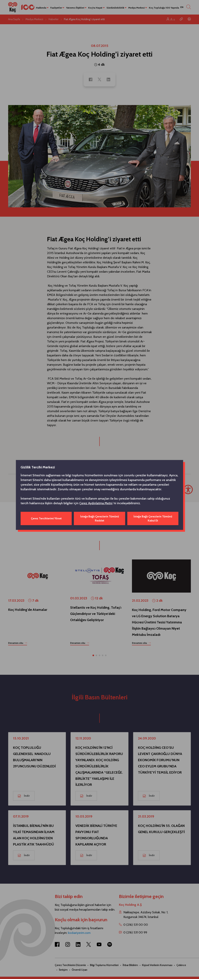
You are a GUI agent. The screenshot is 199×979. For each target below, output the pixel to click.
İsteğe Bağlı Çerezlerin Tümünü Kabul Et (153, 518)
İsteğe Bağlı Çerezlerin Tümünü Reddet (99, 518)
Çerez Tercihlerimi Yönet (46, 518)
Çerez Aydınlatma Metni (96, 503)
